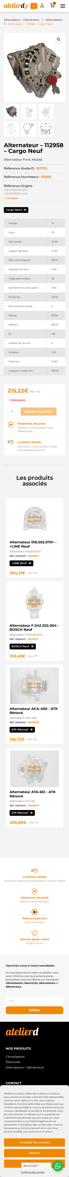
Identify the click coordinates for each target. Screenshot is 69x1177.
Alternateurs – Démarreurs (25, 1067)
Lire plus (12, 198)
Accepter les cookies (35, 1142)
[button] (58, 39)
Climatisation (15, 1056)
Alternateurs (54, 20)
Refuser (34, 1153)
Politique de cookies (32, 1172)
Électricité (13, 1062)
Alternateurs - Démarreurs (21, 20)
